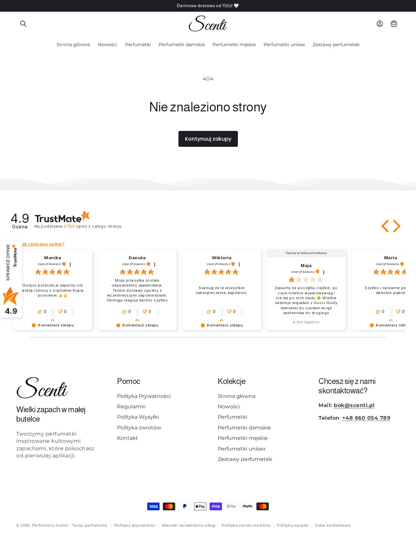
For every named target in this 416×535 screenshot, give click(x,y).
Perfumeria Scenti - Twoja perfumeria (69, 525)
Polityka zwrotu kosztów (246, 525)
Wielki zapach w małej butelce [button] (50, 414)
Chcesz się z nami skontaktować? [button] (347, 386)
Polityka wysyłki (293, 525)
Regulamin (131, 406)
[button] (23, 24)
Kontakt (127, 438)
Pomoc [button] (128, 381)
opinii (93, 226)
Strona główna (236, 396)
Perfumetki (232, 417)
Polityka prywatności (134, 525)
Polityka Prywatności (144, 396)
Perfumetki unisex (242, 449)
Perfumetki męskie (243, 438)
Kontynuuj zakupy (208, 139)
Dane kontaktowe (333, 525)
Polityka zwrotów (139, 428)
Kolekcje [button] (231, 381)
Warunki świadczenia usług (188, 525)
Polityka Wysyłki (138, 417)
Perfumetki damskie (244, 428)
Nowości (229, 406)
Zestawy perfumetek (245, 459)
